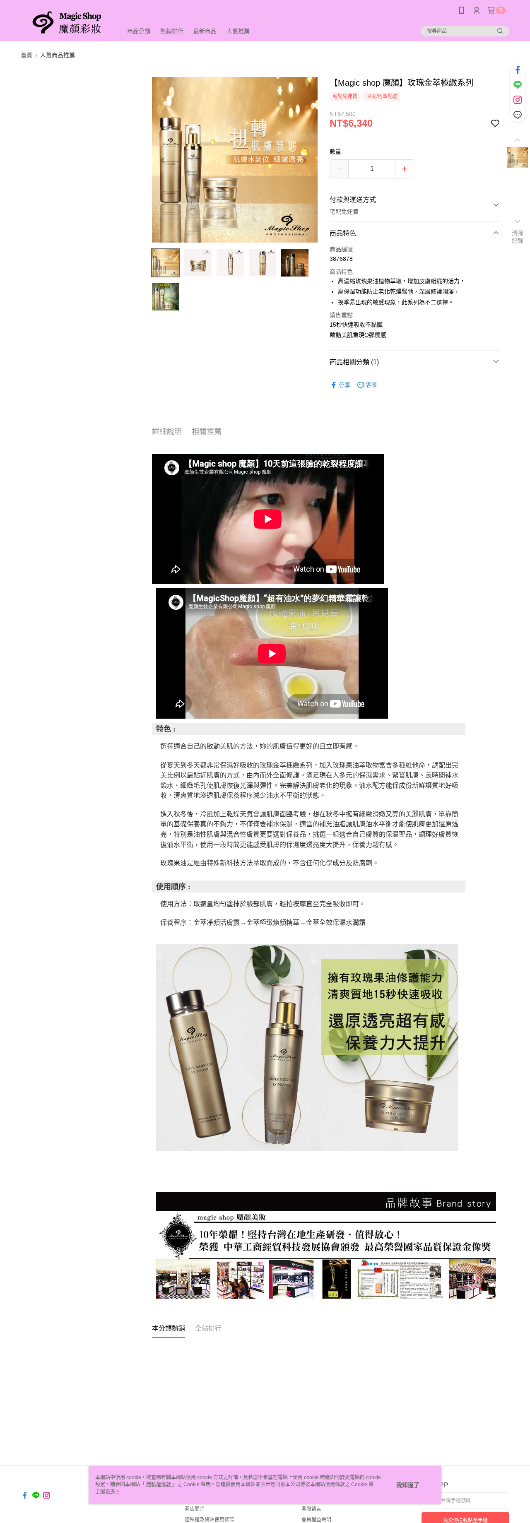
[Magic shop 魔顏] (67, 21)
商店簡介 (195, 1509)
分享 (344, 385)
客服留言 (311, 1509)
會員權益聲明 (316, 1520)
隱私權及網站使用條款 (209, 1520)
